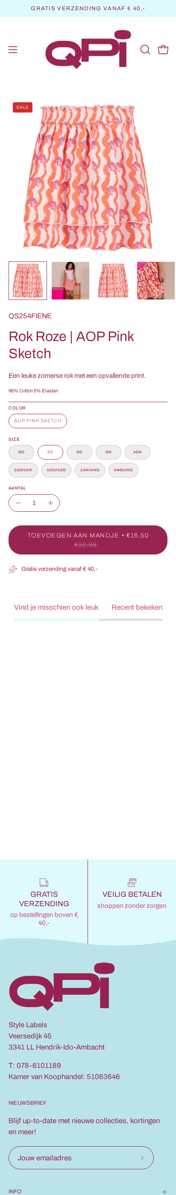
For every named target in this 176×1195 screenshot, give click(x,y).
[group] (88, 8)
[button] (144, 50)
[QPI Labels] (88, 50)
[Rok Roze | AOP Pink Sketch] (28, 280)
